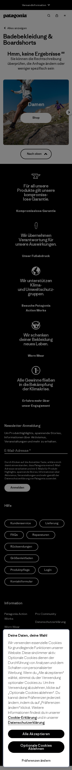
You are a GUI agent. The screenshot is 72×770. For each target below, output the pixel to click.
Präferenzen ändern (36, 760)
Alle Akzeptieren (36, 734)
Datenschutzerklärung (26, 722)
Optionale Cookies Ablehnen (36, 747)
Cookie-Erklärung (22, 717)
